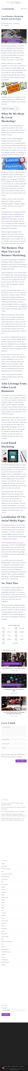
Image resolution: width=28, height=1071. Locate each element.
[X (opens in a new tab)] (10, 3)
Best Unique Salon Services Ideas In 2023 (14, 668)
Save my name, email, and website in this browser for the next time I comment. (13, 755)
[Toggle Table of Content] (16, 108)
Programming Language (6, 941)
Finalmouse (3, 892)
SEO (2, 944)
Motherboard (4, 928)
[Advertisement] (14, 781)
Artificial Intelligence (6, 868)
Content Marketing (5, 876)
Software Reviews (5, 949)
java (2, 910)
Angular (3, 863)
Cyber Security (4, 884)
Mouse (2, 931)
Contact (22, 1066)
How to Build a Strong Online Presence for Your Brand (12, 811)
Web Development (5, 962)
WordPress (3, 964)
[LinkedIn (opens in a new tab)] (17, 3)
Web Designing (4, 959)
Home (5, 1066)
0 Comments (6, 25)
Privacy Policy (15, 1066)
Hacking (3, 900)
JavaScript (3, 912)
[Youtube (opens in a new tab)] (18, 3)
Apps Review (4, 866)
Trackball (3, 954)
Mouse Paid (3, 933)
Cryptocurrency (4, 879)
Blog (2, 871)
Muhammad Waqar (7, 23)
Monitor (3, 925)
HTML (2, 907)
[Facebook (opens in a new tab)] (12, 3)
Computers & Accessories (6, 874)
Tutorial (3, 957)
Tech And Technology (6, 951)
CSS (2, 881)
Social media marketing (8, 525)
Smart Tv (3, 946)
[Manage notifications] (3, 1068)
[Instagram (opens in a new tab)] (15, 3)
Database (3, 887)
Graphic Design (4, 897)
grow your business (11, 179)
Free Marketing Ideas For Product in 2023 (14, 690)
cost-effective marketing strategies (16, 467)
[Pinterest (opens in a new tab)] (13, 3)
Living (2, 918)
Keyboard (3, 915)
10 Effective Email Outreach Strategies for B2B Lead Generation (14, 713)
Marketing (17, 23)
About (9, 1066)
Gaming (3, 894)
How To (3, 905)
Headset (3, 902)
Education (3, 889)
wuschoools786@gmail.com (16, 2)
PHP (2, 938)
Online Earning (4, 936)
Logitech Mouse (4, 920)
